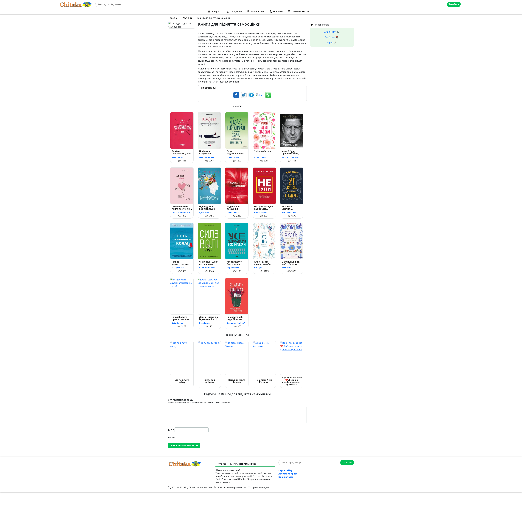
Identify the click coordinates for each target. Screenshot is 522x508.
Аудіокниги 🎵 (331, 31)
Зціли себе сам (262, 151)
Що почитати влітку (182, 381)
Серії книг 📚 (332, 37)
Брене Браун (233, 157)
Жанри (215, 11)
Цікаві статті (285, 476)
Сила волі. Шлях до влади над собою (208, 263)
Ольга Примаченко (181, 212)
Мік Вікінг (286, 268)
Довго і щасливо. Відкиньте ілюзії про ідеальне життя (208, 318)
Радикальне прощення (233, 207)
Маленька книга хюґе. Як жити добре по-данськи (292, 263)
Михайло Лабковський (292, 157)
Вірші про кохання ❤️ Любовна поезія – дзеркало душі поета (292, 381)
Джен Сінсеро (260, 212)
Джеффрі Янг (178, 268)
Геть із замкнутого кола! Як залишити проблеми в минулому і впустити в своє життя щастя (181, 263)
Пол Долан (204, 323)
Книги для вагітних (209, 381)
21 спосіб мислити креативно (287, 207)
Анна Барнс (177, 157)
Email (171, 437)
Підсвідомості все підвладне (207, 207)
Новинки (278, 11)
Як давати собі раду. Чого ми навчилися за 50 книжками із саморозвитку (236, 318)
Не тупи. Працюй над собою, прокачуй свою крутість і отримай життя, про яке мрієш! (263, 207)
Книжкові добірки (301, 11)
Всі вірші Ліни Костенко (264, 381)
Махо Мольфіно (207, 157)
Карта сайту (285, 470)
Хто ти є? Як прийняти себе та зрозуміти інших (264, 263)
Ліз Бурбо (259, 268)
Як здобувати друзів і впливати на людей (182, 318)
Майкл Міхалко (289, 212)
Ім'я (171, 429)
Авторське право (288, 473)
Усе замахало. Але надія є (234, 263)
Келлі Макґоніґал (207, 268)
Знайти (454, 4)
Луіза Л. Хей (260, 157)
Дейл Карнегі (178, 323)
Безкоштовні (257, 11)
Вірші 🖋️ (331, 42)
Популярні (236, 11)
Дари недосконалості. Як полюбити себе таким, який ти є (236, 152)
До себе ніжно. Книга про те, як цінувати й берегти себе (181, 207)
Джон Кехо (204, 212)
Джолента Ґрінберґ (236, 323)
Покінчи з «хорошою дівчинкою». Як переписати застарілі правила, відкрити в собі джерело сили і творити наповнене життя (208, 152)
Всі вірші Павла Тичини (236, 381)
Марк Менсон (233, 268)
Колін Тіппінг (233, 212)
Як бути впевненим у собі (181, 152)
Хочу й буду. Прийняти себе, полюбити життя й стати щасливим (292, 152)
